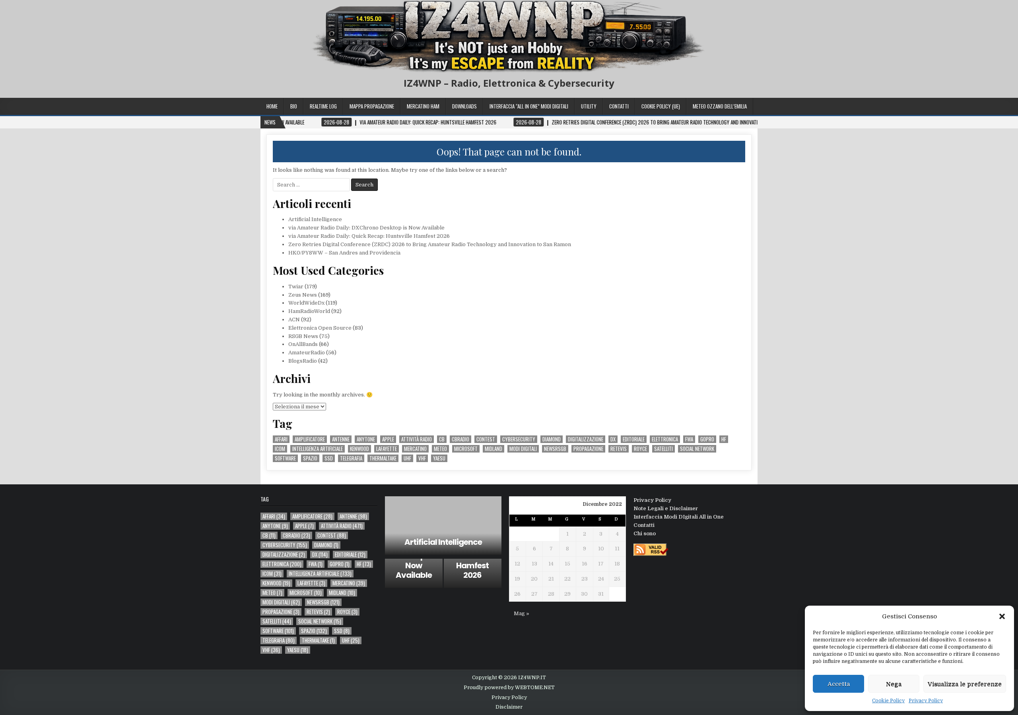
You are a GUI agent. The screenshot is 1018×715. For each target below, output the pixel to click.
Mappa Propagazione (372, 106)
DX (613, 439)
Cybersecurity (518, 439)
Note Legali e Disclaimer (665, 508)
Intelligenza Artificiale (317, 449)
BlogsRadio (302, 361)
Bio (293, 106)
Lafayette (386, 449)
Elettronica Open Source (320, 328)
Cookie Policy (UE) (660, 106)
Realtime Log (323, 106)
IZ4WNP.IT (532, 677)
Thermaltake (382, 458)
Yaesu (439, 458)
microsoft (466, 449)
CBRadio (460, 439)
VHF (422, 458)
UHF (407, 458)
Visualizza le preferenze (965, 684)
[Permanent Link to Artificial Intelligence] (443, 525)
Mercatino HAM (423, 106)
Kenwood (359, 449)
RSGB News (303, 336)
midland (493, 449)
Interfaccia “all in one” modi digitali (529, 106)
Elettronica (665, 439)
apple (388, 439)
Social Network (697, 449)
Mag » (521, 613)
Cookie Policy (888, 700)
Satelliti (663, 449)
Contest (485, 439)
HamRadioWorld (309, 311)
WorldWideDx (306, 303)
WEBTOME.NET (535, 687)
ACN (294, 320)
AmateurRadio (306, 353)
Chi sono (644, 533)
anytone (366, 439)
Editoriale (634, 439)
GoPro (707, 439)
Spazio (310, 458)
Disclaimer (509, 707)
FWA (689, 439)
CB (442, 439)
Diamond (551, 439)
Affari (281, 439)
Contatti (619, 106)
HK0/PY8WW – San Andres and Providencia (344, 253)
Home (272, 106)
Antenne (341, 439)
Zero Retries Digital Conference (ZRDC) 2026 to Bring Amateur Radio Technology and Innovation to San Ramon (429, 244)
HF (723, 439)
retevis (618, 449)
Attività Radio (416, 439)
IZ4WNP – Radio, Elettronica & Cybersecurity (509, 82)
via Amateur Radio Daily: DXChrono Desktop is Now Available (366, 228)
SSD (328, 458)
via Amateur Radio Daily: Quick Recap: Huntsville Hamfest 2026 (369, 236)
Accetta (839, 684)
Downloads (464, 106)
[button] (1002, 616)
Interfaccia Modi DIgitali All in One (678, 517)
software (285, 458)
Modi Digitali (523, 449)
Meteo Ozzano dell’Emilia (720, 106)
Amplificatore (310, 439)
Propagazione (588, 449)
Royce (640, 449)
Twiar (295, 286)
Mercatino (415, 449)
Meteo (440, 449)
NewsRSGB (555, 449)
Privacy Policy (926, 700)
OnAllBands (303, 344)
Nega (893, 684)
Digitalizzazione (585, 439)
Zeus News (302, 295)
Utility (588, 106)
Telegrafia (351, 458)
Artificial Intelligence (315, 219)
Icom (280, 449)
